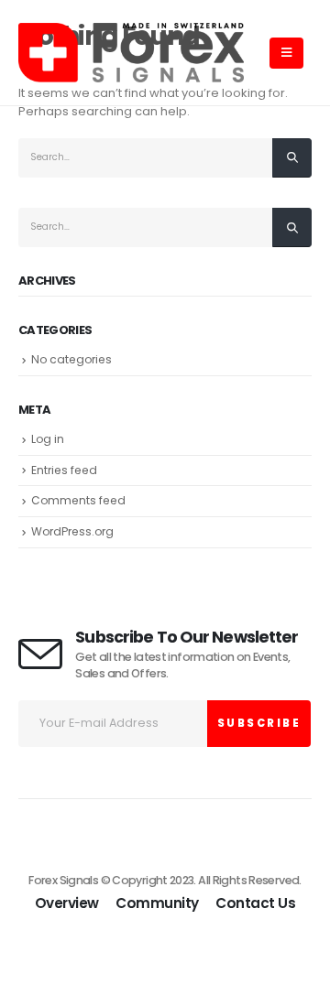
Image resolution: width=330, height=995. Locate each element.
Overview (67, 903)
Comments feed (78, 500)
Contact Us (255, 903)
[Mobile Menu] (286, 53)
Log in (47, 439)
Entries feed (64, 470)
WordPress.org (72, 531)
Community (157, 903)
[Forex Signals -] (131, 52)
